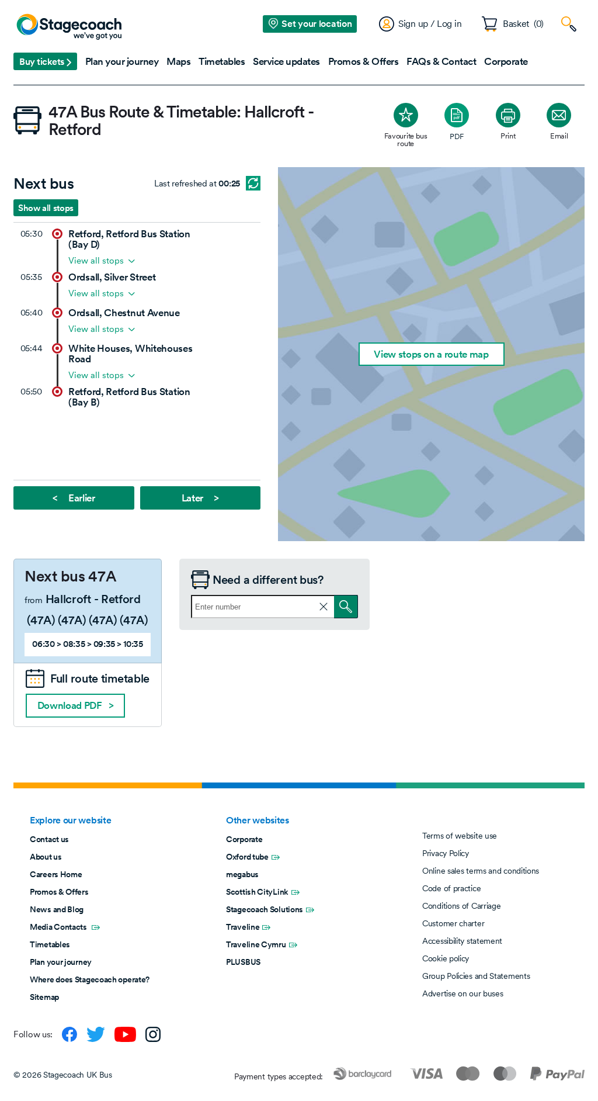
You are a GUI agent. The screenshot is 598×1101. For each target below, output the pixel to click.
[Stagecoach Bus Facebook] (69, 1034)
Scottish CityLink (257, 892)
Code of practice (451, 888)
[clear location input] (323, 606)
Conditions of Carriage (461, 906)
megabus (242, 874)
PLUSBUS (243, 962)
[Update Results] (253, 183)
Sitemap (44, 997)
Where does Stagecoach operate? (90, 979)
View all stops (96, 260)
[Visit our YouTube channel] (125, 1034)
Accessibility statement (462, 941)
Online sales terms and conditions (480, 870)
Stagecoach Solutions (264, 909)
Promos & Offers (59, 892)
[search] (346, 606)
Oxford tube (247, 856)
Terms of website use (459, 835)
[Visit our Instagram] (153, 1034)
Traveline (242, 927)
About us (46, 856)
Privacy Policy (445, 853)
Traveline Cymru (256, 944)
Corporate (244, 839)
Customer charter (453, 923)
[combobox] (274, 606)
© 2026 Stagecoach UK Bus (62, 1074)
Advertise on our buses (462, 993)
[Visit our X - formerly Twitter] (95, 1034)
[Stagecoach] (68, 27)
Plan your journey (61, 962)
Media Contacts (59, 927)
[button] (45, 61)
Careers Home (56, 874)
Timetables (50, 944)
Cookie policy (445, 958)
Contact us (49, 839)
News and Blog (57, 909)
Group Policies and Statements (476, 976)
